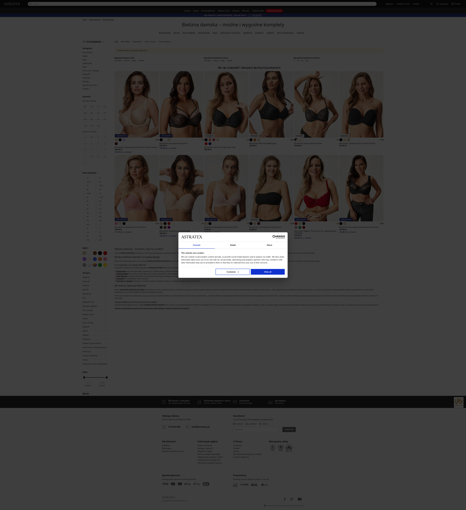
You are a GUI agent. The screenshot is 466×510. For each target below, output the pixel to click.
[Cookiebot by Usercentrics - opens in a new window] (274, 237)
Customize (231, 272)
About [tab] (269, 245)
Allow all (267, 272)
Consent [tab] (196, 245)
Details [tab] (233, 245)
